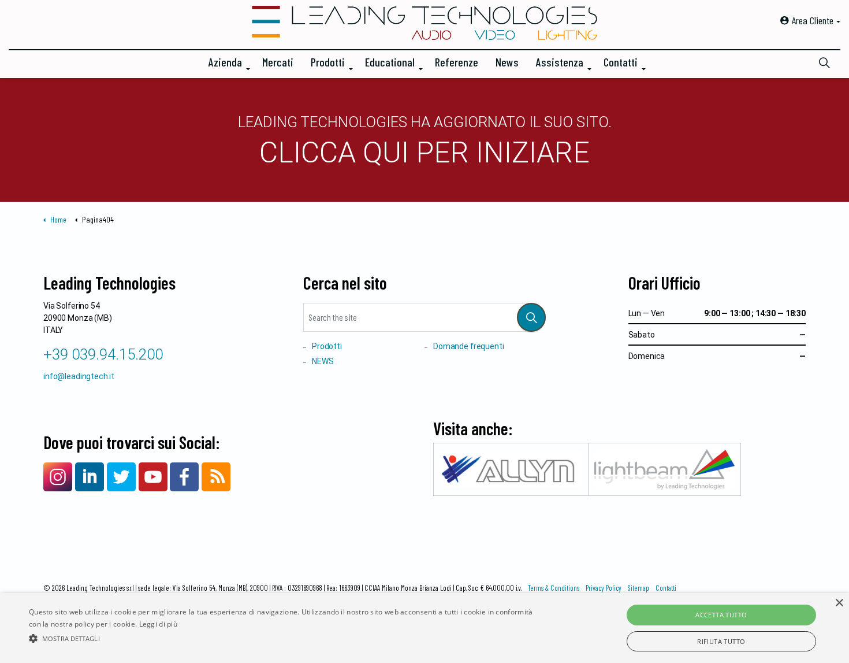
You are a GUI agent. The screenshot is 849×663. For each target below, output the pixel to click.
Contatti (621, 62)
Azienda (225, 62)
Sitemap (638, 587)
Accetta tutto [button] (721, 614)
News (507, 62)
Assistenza (559, 62)
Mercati (277, 62)
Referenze (456, 62)
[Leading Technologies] (424, 23)
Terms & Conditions (553, 587)
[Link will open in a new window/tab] (57, 476)
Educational (390, 62)
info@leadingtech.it (78, 376)
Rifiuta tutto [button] (721, 641)
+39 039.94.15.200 (103, 354)
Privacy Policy (603, 587)
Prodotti (328, 62)
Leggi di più (158, 624)
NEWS (322, 361)
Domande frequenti (468, 346)
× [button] (839, 603)
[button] (531, 317)
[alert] (424, 628)
